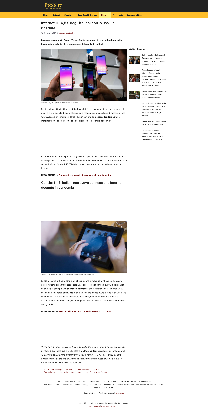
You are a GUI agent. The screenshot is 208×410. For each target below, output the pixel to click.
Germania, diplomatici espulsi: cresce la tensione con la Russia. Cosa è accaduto (77, 372)
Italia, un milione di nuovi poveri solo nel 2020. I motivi (85, 311)
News (103, 15)
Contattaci (120, 393)
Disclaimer (105, 406)
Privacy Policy (94, 406)
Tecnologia (118, 15)
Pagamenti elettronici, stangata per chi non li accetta (85, 175)
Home (45, 15)
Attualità (67, 15)
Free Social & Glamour (87, 15)
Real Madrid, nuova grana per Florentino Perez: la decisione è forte (71, 369)
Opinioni (56, 15)
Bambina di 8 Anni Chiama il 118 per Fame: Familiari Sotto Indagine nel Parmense (154, 94)
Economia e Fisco (134, 15)
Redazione (115, 406)
